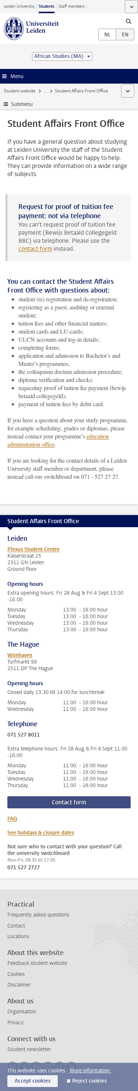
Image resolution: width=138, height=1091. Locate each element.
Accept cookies (32, 1080)
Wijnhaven (19, 655)
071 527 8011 (23, 735)
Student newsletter (29, 1049)
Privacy (15, 1022)
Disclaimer (19, 984)
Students (46, 6)
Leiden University (19, 6)
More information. (90, 1070)
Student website (19, 91)
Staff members (72, 6)
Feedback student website (37, 963)
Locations (18, 936)
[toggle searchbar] (128, 21)
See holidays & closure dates (40, 832)
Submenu (22, 104)
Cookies (16, 974)
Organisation (21, 1011)
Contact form (69, 802)
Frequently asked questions (38, 914)
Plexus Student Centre (33, 549)
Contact (16, 925)
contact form (35, 249)
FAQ (12, 818)
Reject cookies (89, 1080)
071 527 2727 (23, 867)
